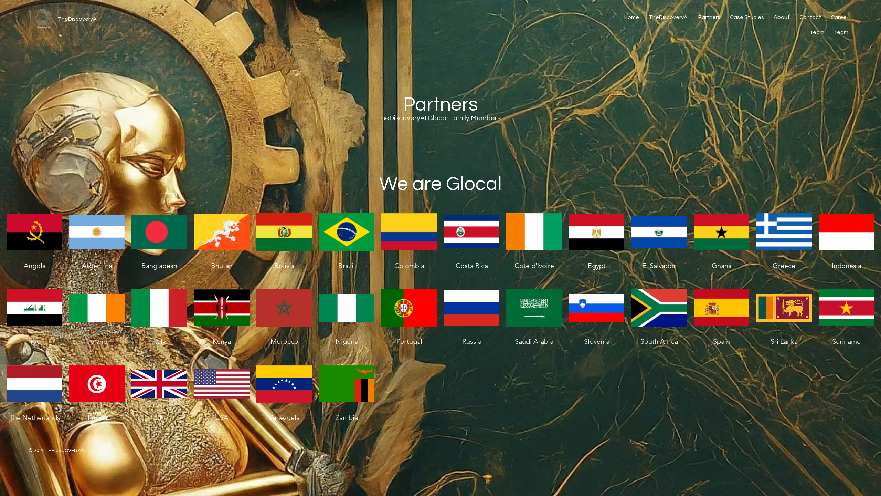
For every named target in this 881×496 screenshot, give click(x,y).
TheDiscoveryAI (78, 19)
